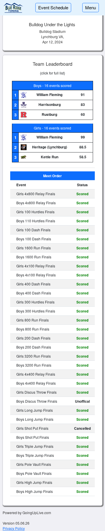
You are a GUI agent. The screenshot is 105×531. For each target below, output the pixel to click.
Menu (90, 7)
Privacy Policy (14, 528)
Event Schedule (53, 7)
